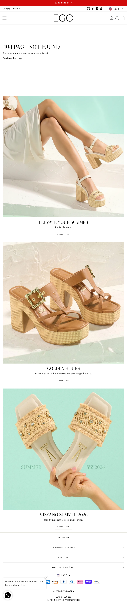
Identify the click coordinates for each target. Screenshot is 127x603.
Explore (63, 557)
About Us (63, 537)
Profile (16, 8)
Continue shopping (12, 58)
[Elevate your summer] (63, 156)
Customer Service (63, 547)
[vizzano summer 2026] (63, 449)
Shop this (63, 234)
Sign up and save (63, 567)
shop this (63, 380)
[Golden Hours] (63, 303)
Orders (6, 8)
